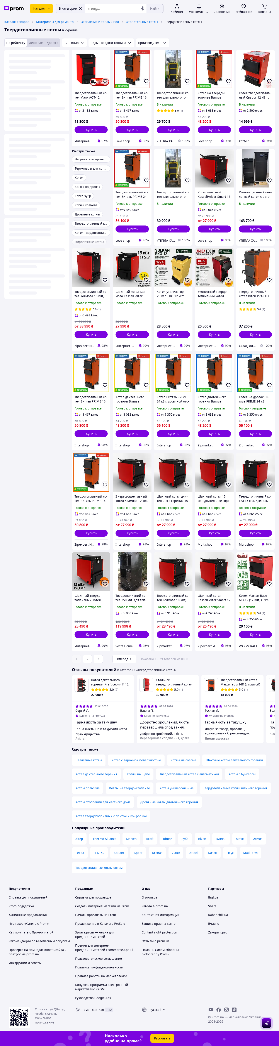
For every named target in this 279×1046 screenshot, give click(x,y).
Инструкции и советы (25, 963)
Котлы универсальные (177, 788)
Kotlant (119, 853)
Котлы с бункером (241, 774)
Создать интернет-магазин (95, 906)
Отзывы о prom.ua (156, 941)
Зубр (185, 839)
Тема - (93, 1010)
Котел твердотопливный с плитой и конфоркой (111, 816)
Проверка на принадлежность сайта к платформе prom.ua (37, 952)
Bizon (202, 839)
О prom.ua (149, 897)
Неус (230, 853)
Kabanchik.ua (218, 915)
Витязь (221, 839)
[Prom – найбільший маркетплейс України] (14, 8)
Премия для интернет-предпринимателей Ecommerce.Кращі (104, 947)
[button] (91, 129)
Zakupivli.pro (217, 932)
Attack (193, 853)
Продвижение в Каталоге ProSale (100, 923)
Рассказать (162, 1038)
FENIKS (99, 853)
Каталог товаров (16, 22)
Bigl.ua (213, 897)
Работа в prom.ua (155, 906)
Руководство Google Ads (93, 998)
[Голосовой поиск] (142, 8)
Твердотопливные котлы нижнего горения (235, 788)
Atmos (257, 839)
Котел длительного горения (96, 774)
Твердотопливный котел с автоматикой (189, 774)
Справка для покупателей (28, 897)
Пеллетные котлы (88, 760)
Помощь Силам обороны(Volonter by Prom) (160, 952)
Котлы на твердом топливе (129, 788)
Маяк (240, 839)
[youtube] (210, 1009)
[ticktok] (234, 1009)
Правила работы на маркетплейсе (101, 976)
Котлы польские (87, 788)
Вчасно (213, 923)
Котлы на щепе (138, 774)
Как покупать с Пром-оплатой (31, 932)
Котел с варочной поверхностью (136, 760)
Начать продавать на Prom (95, 915)
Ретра (79, 853)
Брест (138, 853)
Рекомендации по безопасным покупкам (39, 941)
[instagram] (226, 1009)
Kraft (149, 839)
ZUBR (176, 853)
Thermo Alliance (104, 839)
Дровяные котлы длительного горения (169, 802)
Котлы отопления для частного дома (103, 802)
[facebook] (218, 1009)
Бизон (212, 853)
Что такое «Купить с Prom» (29, 923)
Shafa (212, 906)
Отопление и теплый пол (100, 22)
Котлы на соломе (183, 760)
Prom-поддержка (21, 906)
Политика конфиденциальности (99, 967)
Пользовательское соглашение (98, 958)
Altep (79, 839)
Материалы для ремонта (55, 22)
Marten (131, 839)
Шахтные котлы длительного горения (234, 760)
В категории (68, 8)
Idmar (167, 839)
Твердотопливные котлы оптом (98, 868)
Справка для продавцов (93, 897)
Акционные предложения (28, 915)
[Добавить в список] (105, 81)
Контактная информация (160, 915)
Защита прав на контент (160, 923)
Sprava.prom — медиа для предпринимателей (94, 934)
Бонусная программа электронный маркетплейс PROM (101, 987)
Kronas (157, 853)
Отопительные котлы (142, 22)
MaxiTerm (250, 853)
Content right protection (159, 932)
